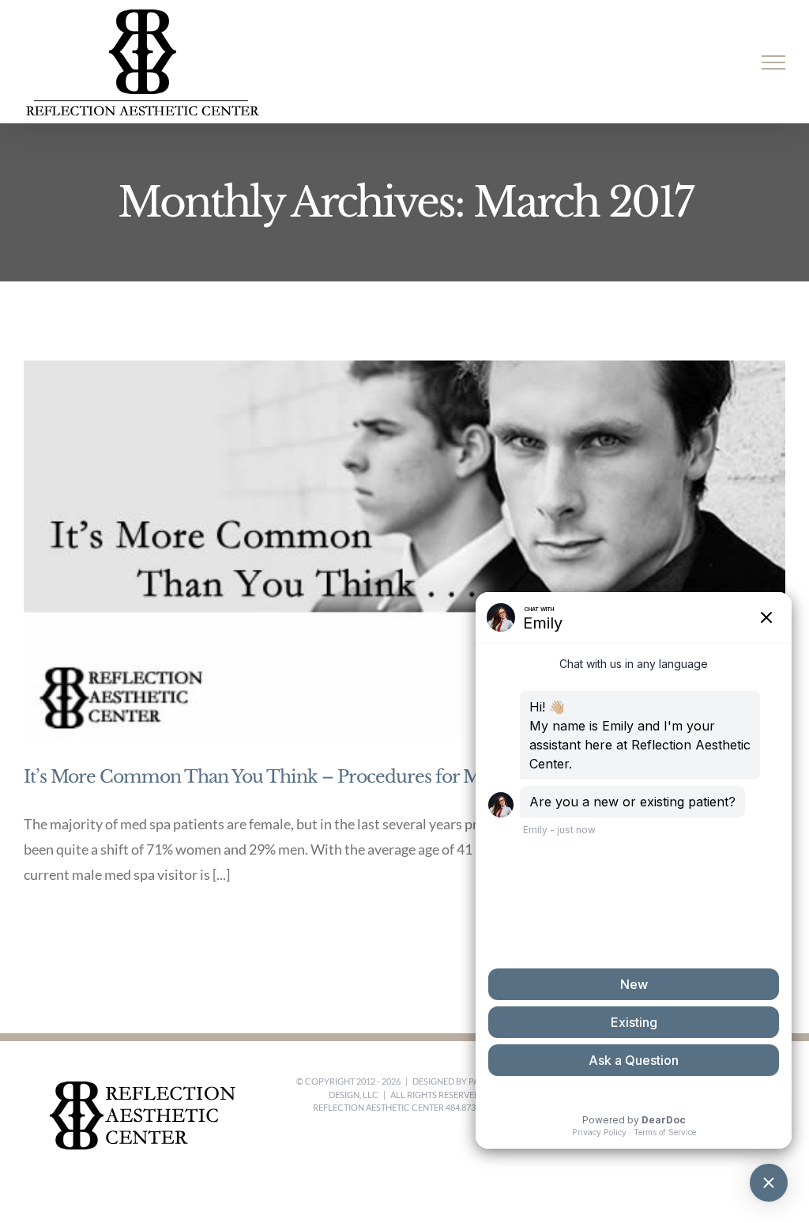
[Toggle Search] (719, 62)
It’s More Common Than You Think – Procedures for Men (262, 776)
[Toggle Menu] (773, 62)
